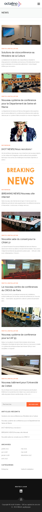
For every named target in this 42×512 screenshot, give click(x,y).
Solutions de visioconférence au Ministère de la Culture (20, 416)
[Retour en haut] (21, 500)
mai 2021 (24, 449)
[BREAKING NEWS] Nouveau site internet (15, 432)
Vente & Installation (10, 48)
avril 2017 (5, 458)
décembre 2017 (26, 455)
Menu (38, 4)
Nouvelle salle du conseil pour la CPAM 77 (15, 437)
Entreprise (6, 145)
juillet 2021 (5, 449)
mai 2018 (24, 452)
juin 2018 (4, 452)
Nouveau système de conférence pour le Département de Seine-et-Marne (19, 103)
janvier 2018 (5, 455)
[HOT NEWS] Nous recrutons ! (17, 149)
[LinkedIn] (21, 491)
